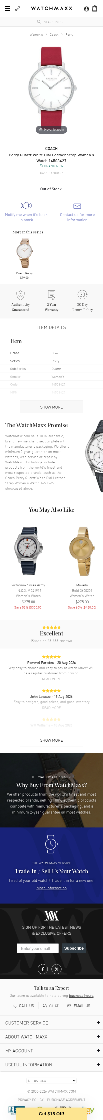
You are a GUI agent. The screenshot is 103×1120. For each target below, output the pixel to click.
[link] (26, 212)
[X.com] (57, 969)
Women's (36, 34)
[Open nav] (7, 8)
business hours (81, 995)
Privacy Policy (31, 1099)
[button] (95, 8)
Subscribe (74, 948)
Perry (69, 34)
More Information (51, 888)
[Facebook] (43, 969)
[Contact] (17, 8)
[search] (39, 22)
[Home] (51, 8)
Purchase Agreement (66, 1099)
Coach (54, 34)
